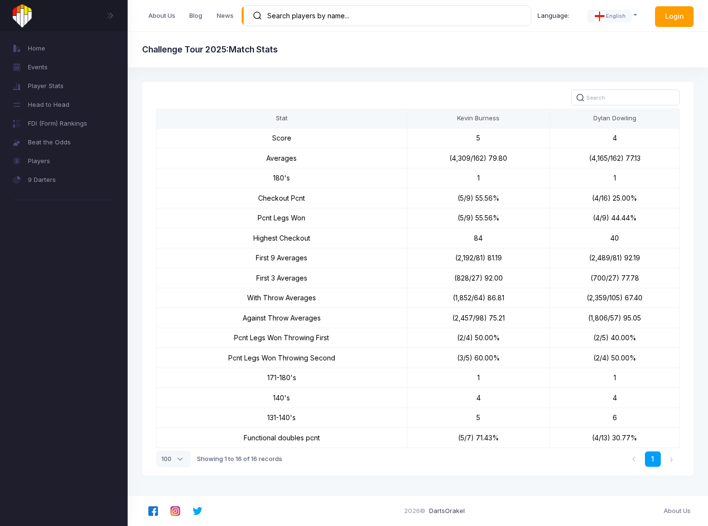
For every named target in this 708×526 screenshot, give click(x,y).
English (616, 16)
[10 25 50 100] (173, 459)
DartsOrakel (447, 510)
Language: (553, 15)
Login (674, 16)
